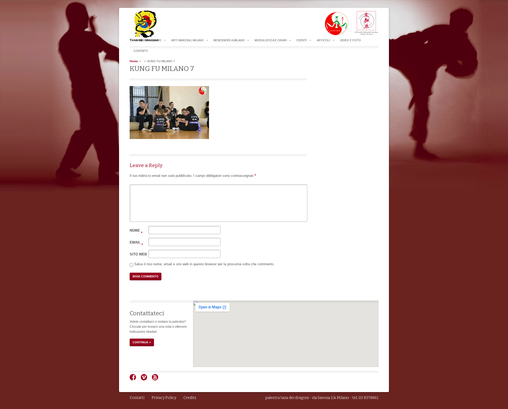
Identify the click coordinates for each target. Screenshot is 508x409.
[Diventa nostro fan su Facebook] (135, 379)
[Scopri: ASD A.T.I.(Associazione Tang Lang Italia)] (333, 34)
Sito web (138, 254)
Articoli (323, 40)
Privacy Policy (164, 397)
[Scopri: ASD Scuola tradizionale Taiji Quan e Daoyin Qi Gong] (363, 34)
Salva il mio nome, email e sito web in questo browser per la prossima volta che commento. (204, 264)
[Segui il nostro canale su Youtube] (157, 379)
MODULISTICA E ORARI (271, 40)
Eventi (302, 40)
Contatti (141, 50)
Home (138, 40)
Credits (189, 397)
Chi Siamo (153, 40)
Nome (136, 230)
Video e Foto (350, 40)
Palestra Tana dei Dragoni (154, 26)
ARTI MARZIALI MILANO (187, 40)
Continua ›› (142, 342)
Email (136, 242)
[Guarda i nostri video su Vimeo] (146, 379)
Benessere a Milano (229, 40)
